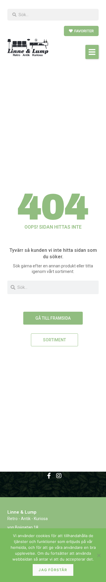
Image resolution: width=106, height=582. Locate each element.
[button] (92, 52)
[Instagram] (59, 476)
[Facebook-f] (49, 476)
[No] (99, 555)
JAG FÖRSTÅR (53, 570)
